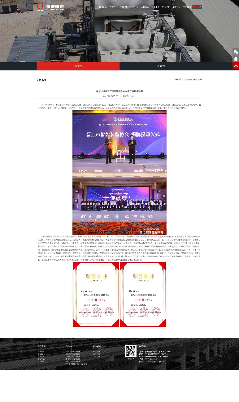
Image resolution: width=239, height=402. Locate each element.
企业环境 (41, 359)
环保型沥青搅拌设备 (73, 356)
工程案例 (145, 7)
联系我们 (187, 7)
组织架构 (41, 356)
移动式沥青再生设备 (73, 361)
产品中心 (124, 7)
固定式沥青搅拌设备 (73, 354)
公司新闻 (78, 66)
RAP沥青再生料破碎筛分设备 (76, 364)
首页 (185, 80)
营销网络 (96, 354)
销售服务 (155, 7)
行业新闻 (161, 66)
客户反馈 (96, 356)
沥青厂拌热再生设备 (73, 351)
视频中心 (176, 7)
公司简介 (41, 351)
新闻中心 (166, 7)
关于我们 (113, 7)
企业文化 (41, 354)
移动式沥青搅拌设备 (73, 359)
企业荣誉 (41, 361)
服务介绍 (96, 351)
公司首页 (103, 7)
